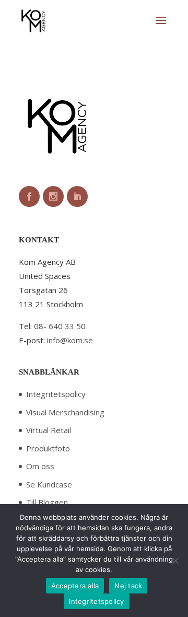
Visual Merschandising (65, 412)
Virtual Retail (48, 430)
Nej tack (128, 585)
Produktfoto (48, 448)
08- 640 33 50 (60, 326)
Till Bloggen (47, 502)
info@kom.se (70, 340)
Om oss (40, 466)
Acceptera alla (75, 585)
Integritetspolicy (56, 394)
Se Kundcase (49, 484)
